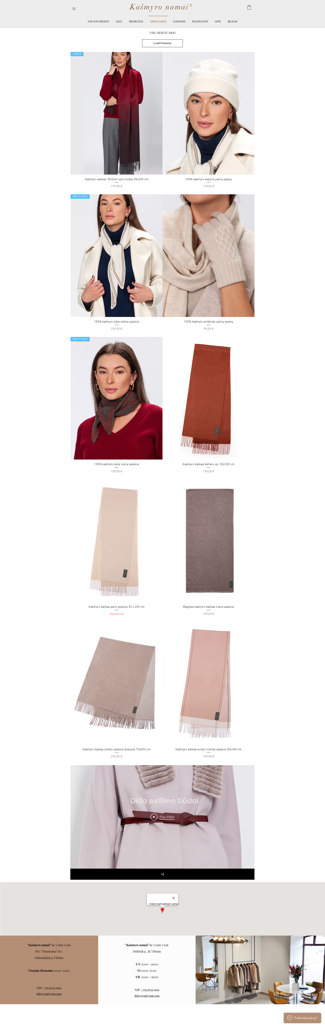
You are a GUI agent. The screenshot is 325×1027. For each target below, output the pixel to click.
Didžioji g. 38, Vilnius (147, 951)
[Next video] (247, 817)
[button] (249, 7)
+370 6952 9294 (52, 988)
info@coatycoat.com (49, 994)
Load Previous (162, 43)
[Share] (162, 874)
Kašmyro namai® (161, 7)
